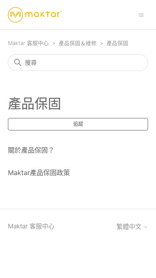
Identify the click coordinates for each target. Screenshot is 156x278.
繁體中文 (129, 226)
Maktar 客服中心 (28, 43)
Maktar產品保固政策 (39, 172)
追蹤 (78, 124)
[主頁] (35, 15)
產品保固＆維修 (78, 43)
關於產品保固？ (31, 150)
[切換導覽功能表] (141, 14)
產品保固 (117, 43)
